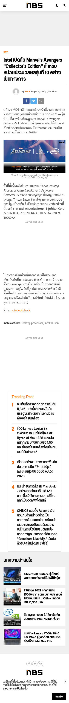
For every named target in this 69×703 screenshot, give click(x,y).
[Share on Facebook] (26, 101)
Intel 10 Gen (52, 323)
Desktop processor (32, 323)
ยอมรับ (59, 696)
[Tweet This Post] (33, 101)
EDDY (27, 91)
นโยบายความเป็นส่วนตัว (15, 689)
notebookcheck (20, 310)
